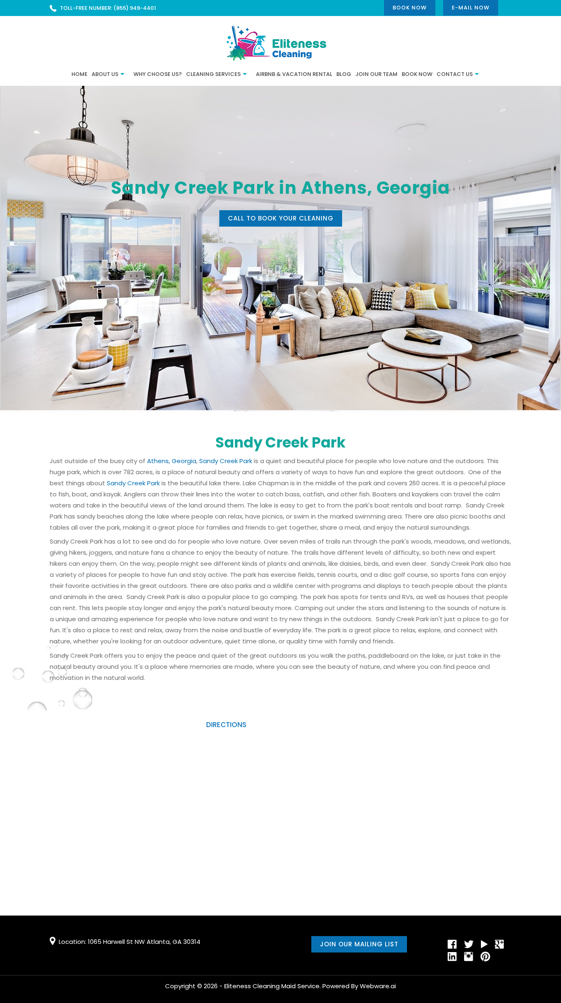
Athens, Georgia (171, 461)
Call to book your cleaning (280, 218)
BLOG (343, 74)
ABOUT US (105, 74)
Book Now (410, 7)
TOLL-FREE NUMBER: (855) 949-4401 (108, 8)
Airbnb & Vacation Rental (294, 74)
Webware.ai (378, 986)
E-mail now (471, 7)
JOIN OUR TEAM (376, 74)
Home (79, 74)
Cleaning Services (213, 74)
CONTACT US (455, 74)
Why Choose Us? (157, 74)
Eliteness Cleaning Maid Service (272, 986)
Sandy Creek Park (225, 461)
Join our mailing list (359, 944)
